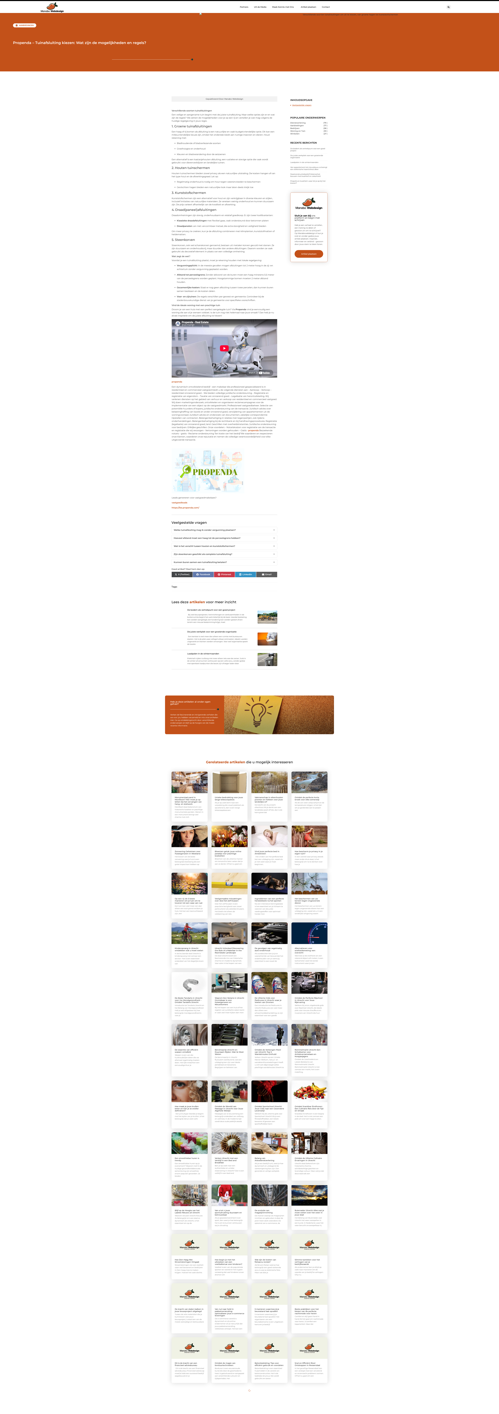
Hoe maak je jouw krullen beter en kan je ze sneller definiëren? (187, 1108)
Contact (326, 7)
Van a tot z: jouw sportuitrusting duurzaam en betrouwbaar (228, 1212)
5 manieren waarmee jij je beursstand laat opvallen (267, 1310)
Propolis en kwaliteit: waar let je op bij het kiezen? (308, 182)
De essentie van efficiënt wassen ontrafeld (186, 1051)
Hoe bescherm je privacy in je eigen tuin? (309, 852)
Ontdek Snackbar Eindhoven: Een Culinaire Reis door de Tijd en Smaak (309, 1108)
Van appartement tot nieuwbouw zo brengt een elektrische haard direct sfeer (308, 168)
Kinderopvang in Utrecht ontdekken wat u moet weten (189, 949)
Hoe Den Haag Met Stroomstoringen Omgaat (187, 1261)
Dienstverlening (298, 123)
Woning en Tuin (297, 131)
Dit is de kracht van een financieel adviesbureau (186, 1364)
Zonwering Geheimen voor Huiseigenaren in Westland (187, 852)
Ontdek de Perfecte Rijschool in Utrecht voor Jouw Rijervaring (309, 1000)
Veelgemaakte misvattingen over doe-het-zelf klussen (228, 900)
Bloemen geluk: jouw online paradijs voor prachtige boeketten (228, 853)
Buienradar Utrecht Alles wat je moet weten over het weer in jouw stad (309, 1212)
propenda (177, 382)
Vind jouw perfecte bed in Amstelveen (267, 852)
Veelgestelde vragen (301, 105)
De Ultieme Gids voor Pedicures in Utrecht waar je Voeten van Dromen (268, 1000)
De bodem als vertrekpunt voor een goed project (307, 149)
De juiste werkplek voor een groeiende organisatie (306, 156)
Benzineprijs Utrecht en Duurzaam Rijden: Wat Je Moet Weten (229, 1052)
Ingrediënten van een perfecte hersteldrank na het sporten (269, 900)
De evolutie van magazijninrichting (264, 1211)
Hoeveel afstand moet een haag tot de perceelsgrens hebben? (224, 538)
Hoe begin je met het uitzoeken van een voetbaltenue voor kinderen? (228, 1262)
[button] (448, 7)
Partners (244, 7)
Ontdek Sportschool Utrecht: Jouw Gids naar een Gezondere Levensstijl (269, 1108)
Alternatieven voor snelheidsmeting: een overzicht (305, 950)
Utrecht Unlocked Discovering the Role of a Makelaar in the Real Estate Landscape (229, 950)
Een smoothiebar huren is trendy (187, 1159)
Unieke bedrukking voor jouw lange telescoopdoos (229, 798)
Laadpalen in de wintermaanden (304, 162)
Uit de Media (260, 7)
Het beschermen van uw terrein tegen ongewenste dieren (307, 901)
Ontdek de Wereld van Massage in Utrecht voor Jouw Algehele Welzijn (229, 1108)
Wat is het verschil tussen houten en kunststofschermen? (224, 546)
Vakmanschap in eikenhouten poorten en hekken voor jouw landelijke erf (269, 799)
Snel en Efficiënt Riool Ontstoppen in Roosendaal (307, 1364)
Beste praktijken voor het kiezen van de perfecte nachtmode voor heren (307, 1311)
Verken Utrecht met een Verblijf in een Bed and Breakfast (226, 1160)
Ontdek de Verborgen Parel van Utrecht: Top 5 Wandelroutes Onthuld (268, 1052)
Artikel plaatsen (308, 7)
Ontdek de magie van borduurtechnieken (225, 1364)
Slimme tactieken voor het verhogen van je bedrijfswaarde (307, 1262)
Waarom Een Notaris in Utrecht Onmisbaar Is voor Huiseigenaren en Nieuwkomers (229, 1001)
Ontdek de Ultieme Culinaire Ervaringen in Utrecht (308, 1159)
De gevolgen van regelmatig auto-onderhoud (268, 949)
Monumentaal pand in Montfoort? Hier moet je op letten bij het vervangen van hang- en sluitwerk (188, 800)
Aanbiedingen (26, 25)
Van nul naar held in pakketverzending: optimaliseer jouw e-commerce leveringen (229, 1312)
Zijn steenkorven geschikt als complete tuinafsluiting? (224, 554)
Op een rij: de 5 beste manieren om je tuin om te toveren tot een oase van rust (188, 901)
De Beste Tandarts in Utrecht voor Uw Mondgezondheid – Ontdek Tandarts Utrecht (188, 1000)
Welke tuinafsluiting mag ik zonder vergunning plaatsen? (224, 530)
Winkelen (295, 134)
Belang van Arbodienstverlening (264, 1159)
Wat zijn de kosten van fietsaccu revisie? (265, 1261)
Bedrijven (295, 128)
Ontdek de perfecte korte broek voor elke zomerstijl (307, 798)
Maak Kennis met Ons (283, 7)
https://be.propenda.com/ (185, 507)
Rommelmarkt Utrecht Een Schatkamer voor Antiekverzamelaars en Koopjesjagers (307, 1053)
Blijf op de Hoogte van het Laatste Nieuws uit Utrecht (187, 1211)
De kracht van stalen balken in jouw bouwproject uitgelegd (189, 1310)
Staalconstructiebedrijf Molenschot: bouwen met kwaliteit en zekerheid (305, 175)
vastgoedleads (179, 502)
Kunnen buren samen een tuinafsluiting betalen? (224, 562)
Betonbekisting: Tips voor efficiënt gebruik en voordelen (269, 1364)
